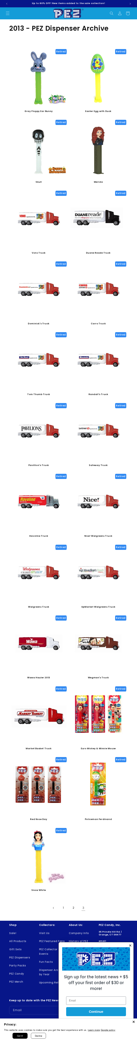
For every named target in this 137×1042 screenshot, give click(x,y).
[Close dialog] (130, 945)
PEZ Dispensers (19, 957)
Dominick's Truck (38, 323)
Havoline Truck (38, 536)
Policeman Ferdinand (98, 819)
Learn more (94, 1029)
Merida (98, 182)
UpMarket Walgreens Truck (98, 607)
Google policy (108, 1029)
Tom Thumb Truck (38, 394)
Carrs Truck (98, 323)
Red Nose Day (38, 819)
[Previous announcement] (7, 3)
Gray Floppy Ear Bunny (39, 111)
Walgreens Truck (38, 607)
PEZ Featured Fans (52, 941)
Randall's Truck (98, 394)
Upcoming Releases (53, 982)
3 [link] (83, 908)
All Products (17, 941)
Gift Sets (15, 949)
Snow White (38, 890)
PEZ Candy (16, 973)
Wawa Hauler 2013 (38, 677)
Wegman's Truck (98, 677)
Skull (39, 182)
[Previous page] (54, 908)
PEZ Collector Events (48, 952)
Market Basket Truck (38, 748)
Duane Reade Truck (98, 252)
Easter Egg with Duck (98, 111)
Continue (96, 1011)
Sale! (12, 933)
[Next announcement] (130, 3)
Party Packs (17, 965)
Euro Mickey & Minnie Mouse (98, 748)
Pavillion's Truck (38, 465)
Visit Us (44, 933)
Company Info (79, 933)
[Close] (133, 1021)
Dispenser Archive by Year (51, 972)
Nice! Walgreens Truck (98, 536)
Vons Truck (39, 252)
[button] (8, 13)
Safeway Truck (98, 465)
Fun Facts (46, 962)
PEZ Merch (16, 981)
